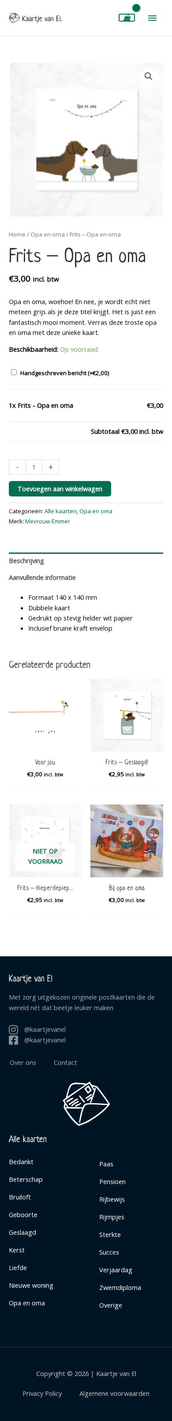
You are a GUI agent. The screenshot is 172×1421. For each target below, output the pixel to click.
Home (17, 234)
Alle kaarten (61, 511)
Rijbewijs (112, 1199)
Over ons (23, 1062)
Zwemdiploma (120, 1287)
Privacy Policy (42, 1393)
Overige (110, 1305)
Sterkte (110, 1234)
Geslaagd (22, 1232)
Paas (106, 1163)
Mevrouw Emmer (47, 521)
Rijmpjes (111, 1216)
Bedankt (21, 1161)
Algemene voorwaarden (114, 1393)
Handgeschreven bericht (64, 373)
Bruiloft (20, 1196)
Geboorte (23, 1214)
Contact (65, 1062)
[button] (149, 76)
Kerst (17, 1249)
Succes (109, 1252)
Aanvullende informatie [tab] (42, 577)
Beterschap (26, 1179)
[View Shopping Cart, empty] (127, 18)
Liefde (18, 1267)
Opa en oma (47, 234)
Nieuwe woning (31, 1285)
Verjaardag (115, 1269)
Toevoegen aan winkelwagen (60, 488)
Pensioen (112, 1181)
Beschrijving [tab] (26, 560)
